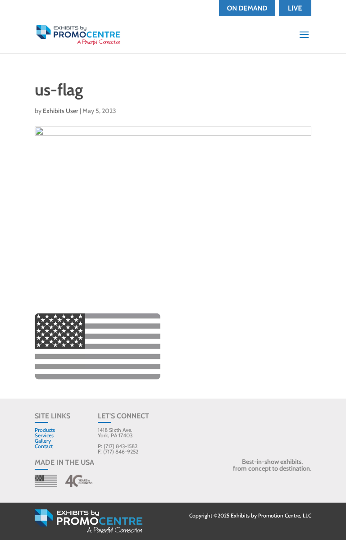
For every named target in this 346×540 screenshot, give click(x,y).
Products (45, 430)
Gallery (43, 440)
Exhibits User (60, 111)
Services (44, 435)
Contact (44, 446)
